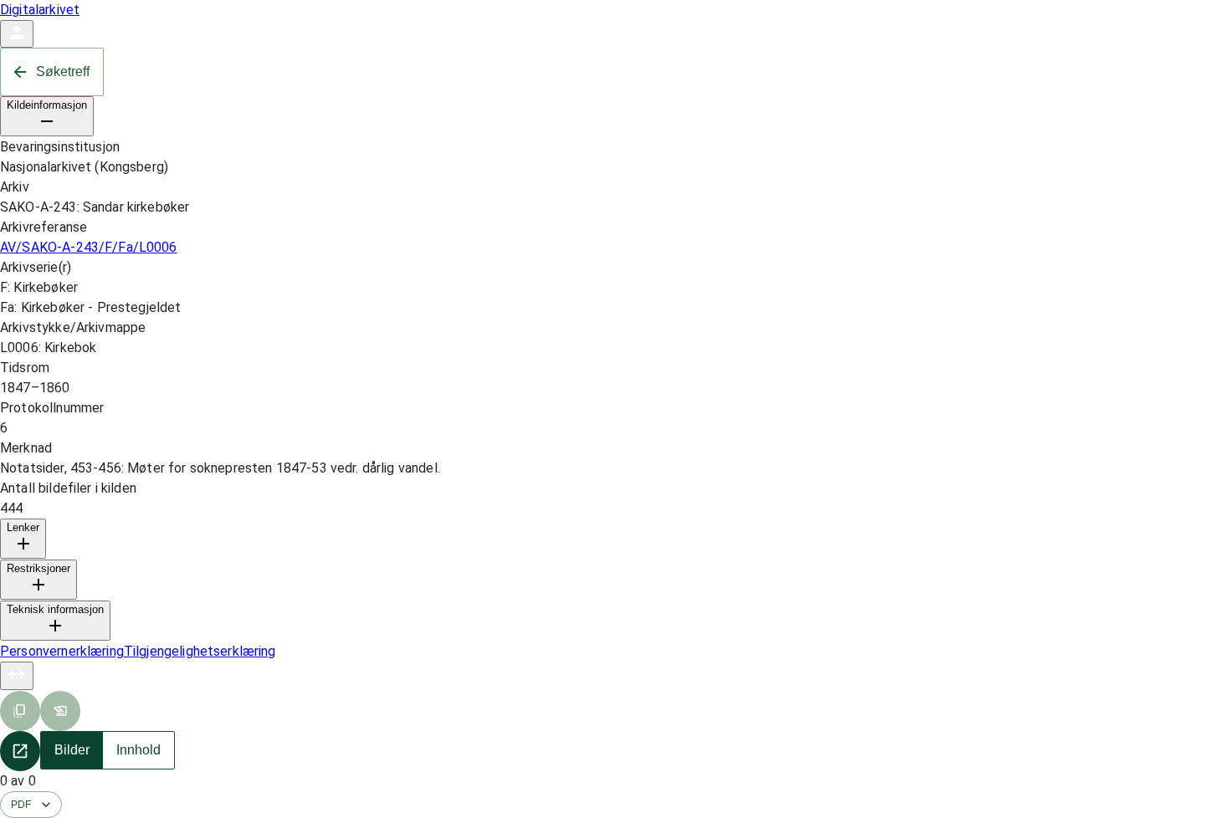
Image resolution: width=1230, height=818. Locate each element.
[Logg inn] (16, 34)
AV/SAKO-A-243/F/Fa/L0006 (88, 247)
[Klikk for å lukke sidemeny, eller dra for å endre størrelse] (16, 676)
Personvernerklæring (62, 651)
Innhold (138, 750)
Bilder (72, 750)
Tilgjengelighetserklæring (200, 651)
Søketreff (63, 71)
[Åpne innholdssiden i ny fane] (20, 751)
